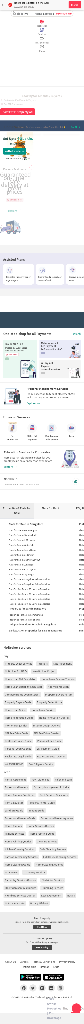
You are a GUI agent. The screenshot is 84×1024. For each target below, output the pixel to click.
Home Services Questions (19, 795)
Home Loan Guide (15, 710)
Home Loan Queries (42, 710)
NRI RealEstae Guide (16, 733)
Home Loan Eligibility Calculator (23, 686)
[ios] (53, 977)
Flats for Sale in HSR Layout (22, 540)
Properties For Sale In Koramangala (26, 614)
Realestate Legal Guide (18, 756)
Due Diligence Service (41, 764)
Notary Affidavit (39, 903)
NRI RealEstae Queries (46, 733)
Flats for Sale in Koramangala (23, 530)
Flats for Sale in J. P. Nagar (21, 564)
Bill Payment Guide (48, 748)
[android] (30, 977)
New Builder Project (44, 671)
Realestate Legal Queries (51, 756)
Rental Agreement (15, 779)
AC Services (11, 872)
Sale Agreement (62, 663)
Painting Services (14, 833)
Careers (24, 961)
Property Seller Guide (49, 702)
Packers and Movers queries (57, 818)
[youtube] (60, 987)
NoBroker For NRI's (16, 671)
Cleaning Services (47, 841)
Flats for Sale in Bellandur (21, 554)
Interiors (43, 663)
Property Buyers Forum (58, 694)
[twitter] (33, 987)
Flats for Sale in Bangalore (26, 524)
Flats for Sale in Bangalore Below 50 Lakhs (29, 584)
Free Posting (42, 947)
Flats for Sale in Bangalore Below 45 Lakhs (29, 579)
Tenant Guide (36, 810)
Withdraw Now (15, 151)
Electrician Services (52, 880)
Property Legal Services (18, 663)
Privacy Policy (67, 961)
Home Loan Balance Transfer (58, 679)
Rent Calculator (14, 802)
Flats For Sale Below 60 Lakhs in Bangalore (29, 589)
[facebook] (23, 987)
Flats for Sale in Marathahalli (23, 535)
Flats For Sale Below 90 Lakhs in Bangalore (29, 603)
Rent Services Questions (54, 795)
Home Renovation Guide (19, 717)
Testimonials (28, 967)
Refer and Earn (63, 779)
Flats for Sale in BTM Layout (22, 569)
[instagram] (42, 987)
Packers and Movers (16, 787)
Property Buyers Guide (18, 702)
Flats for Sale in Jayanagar (21, 574)
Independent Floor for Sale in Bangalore (32, 624)
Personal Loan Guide (49, 741)
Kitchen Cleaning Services (19, 849)
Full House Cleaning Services (59, 857)
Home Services (13, 826)
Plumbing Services (52, 888)
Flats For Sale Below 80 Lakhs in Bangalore (29, 598)
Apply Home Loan (58, 686)
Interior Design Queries (46, 725)
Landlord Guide (14, 810)
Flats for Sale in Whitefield (21, 545)
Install (75, 5)
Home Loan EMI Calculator (20, 679)
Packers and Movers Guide (20, 818)
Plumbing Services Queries (20, 895)
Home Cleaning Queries (49, 864)
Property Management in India (51, 787)
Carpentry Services (34, 872)
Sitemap (44, 967)
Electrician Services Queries (20, 888)
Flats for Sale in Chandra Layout (24, 559)
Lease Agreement (51, 895)
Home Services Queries (41, 826)
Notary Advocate (14, 903)
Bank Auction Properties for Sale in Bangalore (35, 630)
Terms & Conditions (43, 961)
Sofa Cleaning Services (53, 849)
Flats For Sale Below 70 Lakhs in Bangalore (29, 594)
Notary (71, 895)
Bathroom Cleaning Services (21, 857)
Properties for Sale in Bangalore (27, 608)
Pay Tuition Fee (40, 779)
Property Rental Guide (42, 802)
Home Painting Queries (18, 841)
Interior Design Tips (16, 725)
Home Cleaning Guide (17, 864)
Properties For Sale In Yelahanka (24, 619)
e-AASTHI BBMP (14, 764)
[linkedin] (51, 987)
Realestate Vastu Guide (18, 741)
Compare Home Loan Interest (22, 694)
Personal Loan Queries (18, 748)
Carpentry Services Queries (20, 880)
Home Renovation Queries (54, 717)
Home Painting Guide (42, 833)
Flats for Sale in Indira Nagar (22, 549)
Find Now (42, 926)
